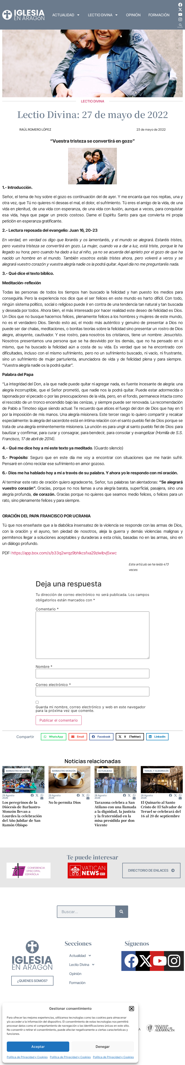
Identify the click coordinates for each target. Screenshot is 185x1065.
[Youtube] (180, 14)
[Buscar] (121, 911)
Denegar (103, 1046)
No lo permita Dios (65, 802)
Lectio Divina (100, 14)
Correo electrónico (53, 684)
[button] (131, 1008)
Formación (158, 14)
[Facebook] (180, 4)
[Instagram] (180, 19)
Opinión (133, 14)
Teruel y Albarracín (156, 770)
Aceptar (38, 1046)
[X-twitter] (180, 9)
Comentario (47, 609)
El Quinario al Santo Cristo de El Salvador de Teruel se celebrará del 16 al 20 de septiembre (161, 809)
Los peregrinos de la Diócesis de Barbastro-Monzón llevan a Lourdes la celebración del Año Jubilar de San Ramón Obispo (22, 813)
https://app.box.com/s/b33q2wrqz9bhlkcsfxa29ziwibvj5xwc (64, 553)
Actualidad (63, 14)
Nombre (44, 666)
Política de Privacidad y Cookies (27, 1057)
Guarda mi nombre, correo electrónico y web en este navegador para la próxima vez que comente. (91, 708)
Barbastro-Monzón (17, 770)
